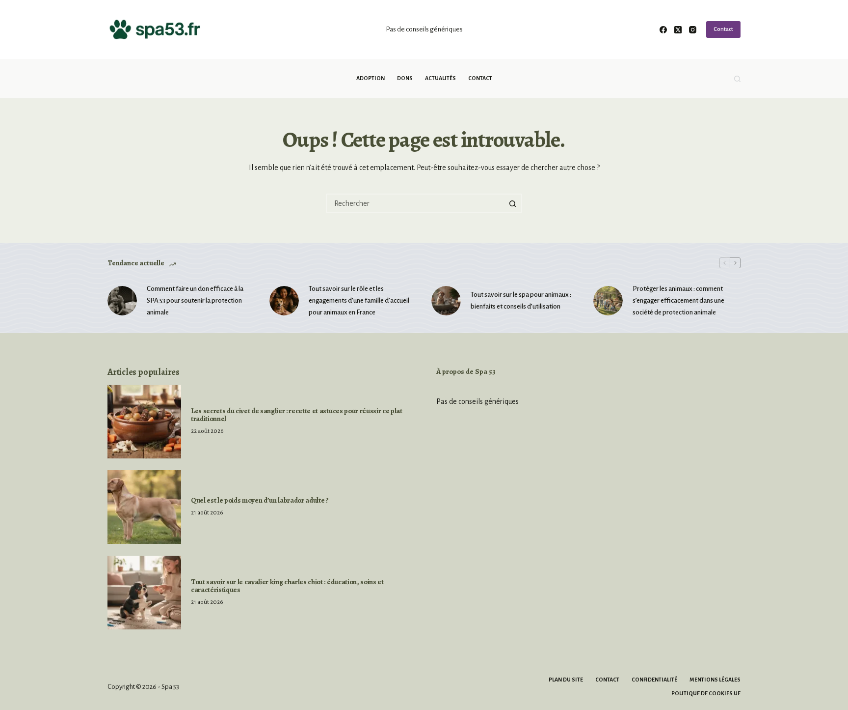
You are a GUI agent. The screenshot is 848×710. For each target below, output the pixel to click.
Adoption (370, 78)
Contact (723, 29)
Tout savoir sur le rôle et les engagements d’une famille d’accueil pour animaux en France (359, 300)
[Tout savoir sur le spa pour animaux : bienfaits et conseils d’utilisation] (446, 300)
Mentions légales (715, 679)
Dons (405, 78)
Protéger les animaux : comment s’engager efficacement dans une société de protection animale (678, 300)
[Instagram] (692, 29)
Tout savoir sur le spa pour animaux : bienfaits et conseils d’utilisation (521, 300)
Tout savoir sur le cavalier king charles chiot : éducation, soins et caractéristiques (287, 586)
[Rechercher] (737, 79)
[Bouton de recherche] (512, 203)
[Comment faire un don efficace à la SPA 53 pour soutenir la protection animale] (122, 300)
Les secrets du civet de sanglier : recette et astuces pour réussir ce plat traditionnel (296, 415)
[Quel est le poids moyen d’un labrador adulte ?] (144, 507)
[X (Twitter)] (678, 29)
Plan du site (566, 679)
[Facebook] (663, 29)
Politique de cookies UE (706, 693)
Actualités (440, 78)
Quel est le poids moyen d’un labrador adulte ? (260, 500)
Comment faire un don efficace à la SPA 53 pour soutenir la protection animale (195, 300)
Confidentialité (654, 679)
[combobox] (415, 203)
